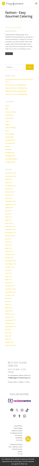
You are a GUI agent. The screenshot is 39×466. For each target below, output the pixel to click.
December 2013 (10, 261)
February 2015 (10, 226)
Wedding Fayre (10, 156)
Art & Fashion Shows (13, 27)
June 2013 (8, 273)
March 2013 (9, 283)
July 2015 (8, 211)
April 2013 (8, 279)
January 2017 (9, 195)
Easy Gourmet (10, 31)
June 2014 (8, 242)
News (7, 131)
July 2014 (8, 239)
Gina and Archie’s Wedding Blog (15, 85)
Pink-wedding (9, 134)
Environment (9, 118)
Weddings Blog (10, 162)
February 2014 (10, 254)
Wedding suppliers (11, 159)
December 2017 (10, 186)
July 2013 (8, 270)
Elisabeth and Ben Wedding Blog (15, 91)
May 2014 (8, 245)
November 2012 (10, 292)
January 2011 (9, 342)
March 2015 (9, 223)
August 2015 (9, 207)
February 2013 (10, 286)
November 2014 (10, 232)
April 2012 (8, 308)
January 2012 (9, 317)
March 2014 (9, 251)
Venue (7, 146)
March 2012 (9, 311)
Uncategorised (10, 140)
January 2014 (9, 258)
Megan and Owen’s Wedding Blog (16, 88)
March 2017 (9, 189)
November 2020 (10, 173)
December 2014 (10, 229)
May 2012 (8, 304)
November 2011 (10, 320)
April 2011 (8, 339)
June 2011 (8, 333)
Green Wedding (10, 127)
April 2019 (8, 179)
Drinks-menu (9, 115)
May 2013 (8, 276)
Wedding (8, 149)
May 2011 (8, 336)
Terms (27, 382)
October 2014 (10, 236)
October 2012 (10, 295)
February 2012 (10, 314)
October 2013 (10, 267)
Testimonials (9, 137)
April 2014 (8, 248)
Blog (6, 109)
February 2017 (10, 192)
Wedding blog (9, 152)
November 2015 (10, 201)
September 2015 (10, 204)
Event (15, 31)
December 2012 (10, 289)
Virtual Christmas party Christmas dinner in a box (19, 80)
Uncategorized (10, 143)
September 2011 (10, 326)
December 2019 (10, 176)
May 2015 (8, 217)
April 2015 (8, 220)
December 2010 (10, 345)
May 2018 (8, 182)
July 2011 (8, 330)
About (7, 106)
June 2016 (8, 198)
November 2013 (10, 264)
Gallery (7, 124)
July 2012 (8, 298)
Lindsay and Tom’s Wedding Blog (16, 94)
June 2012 (8, 301)
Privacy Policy (12, 382)
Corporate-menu (10, 112)
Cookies (21, 382)
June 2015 (8, 214)
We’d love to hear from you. (17, 364)
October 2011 (10, 323)
